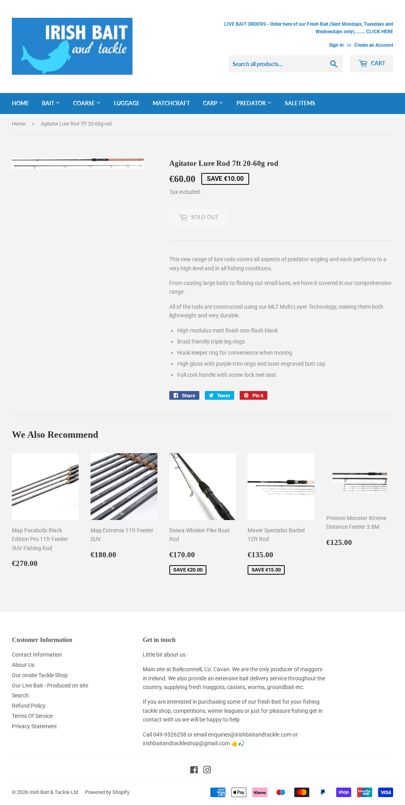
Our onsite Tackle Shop (40, 675)
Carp (211, 103)
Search (20, 695)
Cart (377, 63)
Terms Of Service (32, 716)
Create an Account (373, 45)
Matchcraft (171, 103)
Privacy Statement (34, 726)
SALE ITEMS (300, 103)
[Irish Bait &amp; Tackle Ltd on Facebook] (194, 771)
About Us (23, 665)
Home (20, 103)
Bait (48, 103)
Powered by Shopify (107, 792)
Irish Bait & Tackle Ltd (53, 792)
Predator (252, 103)
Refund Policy (28, 705)
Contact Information (37, 654)
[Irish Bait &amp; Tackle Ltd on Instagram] (207, 771)
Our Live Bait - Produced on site (50, 685)
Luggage (127, 103)
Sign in (336, 45)
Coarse (84, 103)
